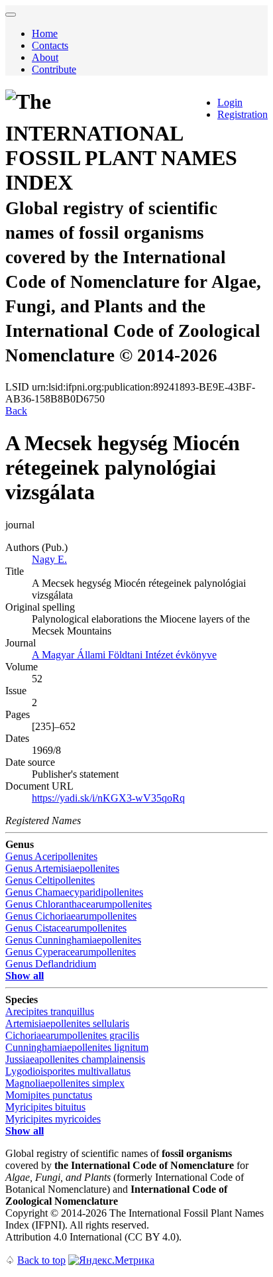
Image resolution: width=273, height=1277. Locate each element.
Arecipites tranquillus (49, 1011)
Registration (242, 114)
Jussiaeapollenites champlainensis (75, 1059)
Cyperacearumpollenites (70, 951)
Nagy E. (49, 559)
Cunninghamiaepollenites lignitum (76, 1047)
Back (16, 410)
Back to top (41, 1260)
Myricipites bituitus (45, 1107)
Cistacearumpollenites (66, 928)
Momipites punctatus (48, 1095)
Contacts (50, 45)
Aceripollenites (51, 856)
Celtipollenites (50, 880)
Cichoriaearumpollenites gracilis (72, 1035)
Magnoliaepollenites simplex (65, 1083)
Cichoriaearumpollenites (70, 916)
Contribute (54, 69)
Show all (24, 975)
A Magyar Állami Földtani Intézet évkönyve (124, 654)
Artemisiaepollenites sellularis (67, 1023)
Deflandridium (50, 963)
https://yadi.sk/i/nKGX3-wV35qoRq (108, 798)
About (45, 57)
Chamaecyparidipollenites (74, 892)
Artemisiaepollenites (62, 868)
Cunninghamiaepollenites (73, 939)
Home (45, 33)
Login (230, 102)
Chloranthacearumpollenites (78, 904)
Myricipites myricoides (53, 1119)
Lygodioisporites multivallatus (68, 1071)
